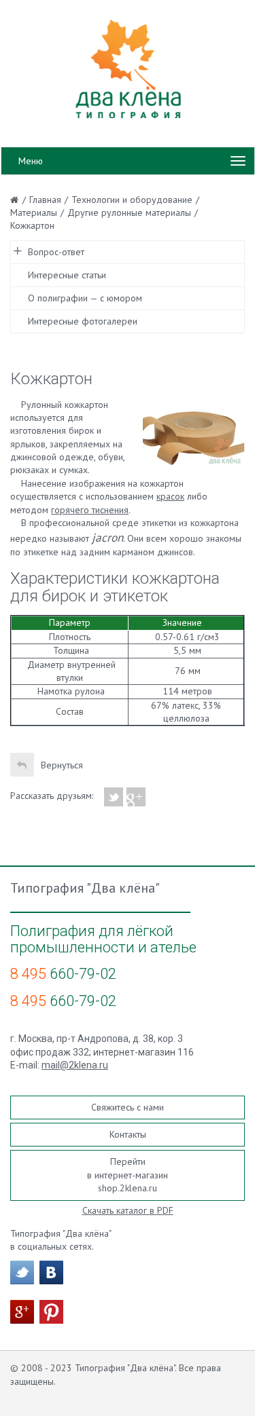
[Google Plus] (136, 796)
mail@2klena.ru (74, 1065)
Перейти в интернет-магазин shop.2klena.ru (127, 1174)
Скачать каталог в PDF (127, 1210)
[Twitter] (114, 796)
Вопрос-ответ (56, 252)
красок (170, 496)
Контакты (127, 1134)
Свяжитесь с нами (127, 1107)
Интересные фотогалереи (82, 321)
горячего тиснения (90, 510)
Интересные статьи (67, 275)
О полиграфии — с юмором (85, 298)
